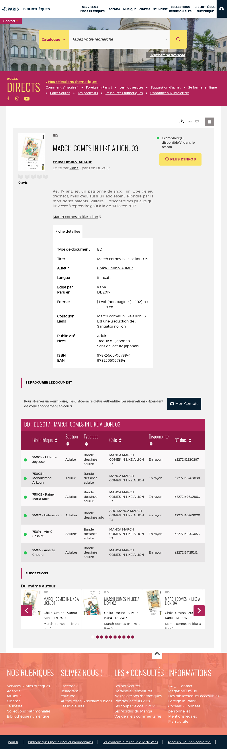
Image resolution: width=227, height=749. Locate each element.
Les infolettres (72, 706)
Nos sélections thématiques (138, 696)
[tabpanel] (103, 305)
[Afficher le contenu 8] (123, 637)
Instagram (69, 691)
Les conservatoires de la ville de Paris (130, 742)
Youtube (68, 696)
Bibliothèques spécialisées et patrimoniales (60, 742)
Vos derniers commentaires (137, 716)
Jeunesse (14, 706)
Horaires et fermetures (133, 691)
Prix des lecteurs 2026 (132, 701)
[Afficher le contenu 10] (132, 637)
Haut (157, 654)
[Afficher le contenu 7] (119, 637)
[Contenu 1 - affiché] (92, 637)
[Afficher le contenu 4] (106, 637)
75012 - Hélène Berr (47, 515)
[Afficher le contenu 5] (110, 637)
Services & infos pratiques (28, 686)
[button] (222, 9)
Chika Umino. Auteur (72, 162)
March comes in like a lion (75, 217)
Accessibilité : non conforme (189, 742)
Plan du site (178, 721)
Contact (185, 686)
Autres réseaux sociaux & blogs (86, 701)
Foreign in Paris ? (182, 701)
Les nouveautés (127, 686)
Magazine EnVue (182, 691)
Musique (14, 696)
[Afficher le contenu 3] (101, 637)
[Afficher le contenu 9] (128, 637)
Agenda (13, 691)
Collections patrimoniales (28, 711)
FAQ (172, 686)
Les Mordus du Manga (133, 711)
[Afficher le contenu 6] (115, 637)
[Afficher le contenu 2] (97, 637)
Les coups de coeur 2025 (135, 706)
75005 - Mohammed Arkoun (42, 478)
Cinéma (13, 701)
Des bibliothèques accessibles (193, 696)
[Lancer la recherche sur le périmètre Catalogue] (178, 39)
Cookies (175, 706)
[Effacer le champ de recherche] (167, 39)
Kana (74, 168)
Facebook (69, 686)
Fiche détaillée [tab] (67, 231)
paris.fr (13, 742)
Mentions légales (182, 716)
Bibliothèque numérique (28, 716)
